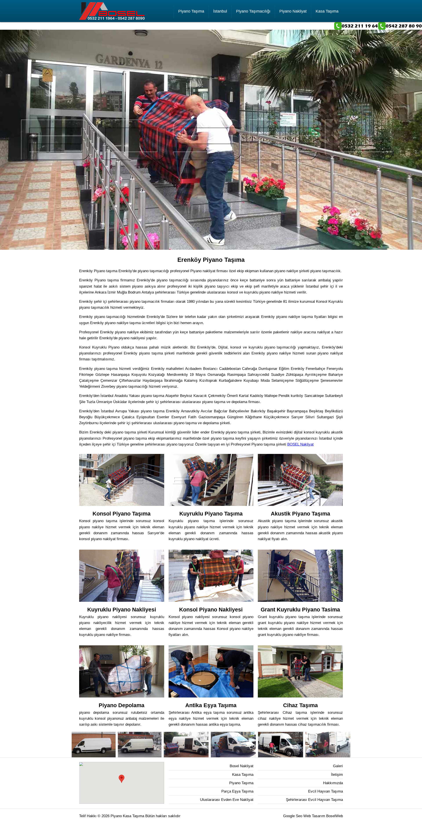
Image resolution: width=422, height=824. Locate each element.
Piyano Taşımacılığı (253, 11)
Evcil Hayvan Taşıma (325, 791)
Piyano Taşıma (191, 11)
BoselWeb (334, 816)
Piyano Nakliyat (293, 11)
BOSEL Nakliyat (300, 444)
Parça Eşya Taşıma (237, 791)
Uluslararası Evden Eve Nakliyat (226, 800)
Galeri (338, 766)
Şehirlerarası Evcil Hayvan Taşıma (314, 800)
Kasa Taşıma (327, 11)
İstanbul (220, 11)
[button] (121, 779)
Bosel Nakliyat (241, 766)
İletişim (337, 775)
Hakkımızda (333, 783)
